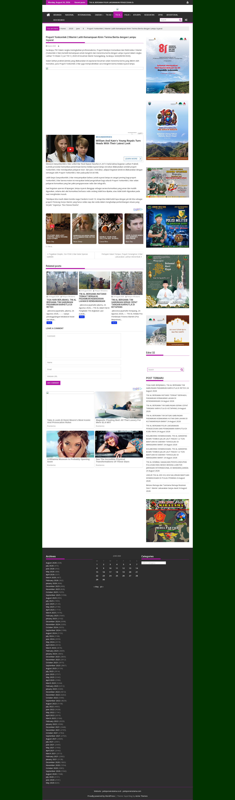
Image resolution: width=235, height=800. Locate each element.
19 (123, 572)
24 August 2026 (53, 297)
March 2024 (51, 648)
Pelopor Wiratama (68, 297)
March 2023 (51, 683)
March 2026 (51, 577)
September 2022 (53, 700)
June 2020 (50, 780)
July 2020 (50, 777)
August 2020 (51, 774)
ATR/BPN (137, 15)
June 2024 (50, 639)
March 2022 (51, 718)
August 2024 (51, 633)
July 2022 (50, 706)
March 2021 (51, 753)
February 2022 (52, 721)
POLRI (126, 15)
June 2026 (50, 568)
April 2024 (50, 645)
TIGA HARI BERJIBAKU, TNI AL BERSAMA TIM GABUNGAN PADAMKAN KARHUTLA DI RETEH (126, 2)
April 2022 (50, 715)
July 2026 (50, 565)
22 (97, 575)
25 (117, 575)
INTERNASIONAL (84, 15)
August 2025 (51, 598)
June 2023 (50, 674)
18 (117, 572)
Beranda (57, 15)
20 (130, 572)
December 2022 (53, 692)
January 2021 (51, 759)
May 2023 (50, 677)
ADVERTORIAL (172, 15)
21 (137, 572)
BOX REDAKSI (59, 20)
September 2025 (53, 595)
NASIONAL (69, 15)
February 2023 (52, 686)
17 (110, 572)
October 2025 (52, 592)
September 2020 (53, 771)
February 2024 (52, 651)
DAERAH (98, 15)
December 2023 (53, 656)
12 (123, 568)
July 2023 (50, 671)
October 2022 (52, 697)
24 (110, 575)
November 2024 (53, 624)
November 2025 (53, 589)
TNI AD (108, 15)
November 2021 (53, 730)
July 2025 (50, 601)
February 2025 (52, 615)
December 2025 (53, 586)
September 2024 (53, 630)
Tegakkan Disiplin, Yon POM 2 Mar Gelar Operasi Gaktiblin (67, 255)
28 (137, 575)
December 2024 (53, 621)
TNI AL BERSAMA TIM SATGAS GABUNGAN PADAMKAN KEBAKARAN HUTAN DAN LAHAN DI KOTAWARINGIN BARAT (167, 418)
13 (130, 568)
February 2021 (52, 756)
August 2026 (51, 563)
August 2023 (51, 668)
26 (123, 575)
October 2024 (52, 627)
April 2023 (50, 680)
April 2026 (50, 574)
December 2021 (53, 727)
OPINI (160, 15)
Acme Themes (141, 796)
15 (97, 572)
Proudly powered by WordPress (101, 796)
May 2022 (50, 712)
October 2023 (52, 662)
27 (130, 575)
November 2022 (53, 695)
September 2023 (53, 665)
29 (97, 579)
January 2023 (51, 689)
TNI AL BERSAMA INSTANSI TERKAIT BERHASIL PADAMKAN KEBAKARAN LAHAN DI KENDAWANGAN (166, 398)
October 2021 (52, 733)
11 (117, 568)
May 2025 (50, 607)
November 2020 (53, 765)
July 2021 (50, 741)
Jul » (101, 586)
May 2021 (50, 747)
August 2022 (51, 703)
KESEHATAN (149, 15)
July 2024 (50, 636)
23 (104, 575)
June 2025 (50, 604)
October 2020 (52, 768)
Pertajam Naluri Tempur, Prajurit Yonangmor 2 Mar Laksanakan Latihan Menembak (122, 255)
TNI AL (118, 15)
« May (96, 586)
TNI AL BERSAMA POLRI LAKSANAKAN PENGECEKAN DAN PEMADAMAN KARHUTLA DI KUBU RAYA (166, 428)
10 (110, 568)
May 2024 (50, 642)
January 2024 (51, 653)
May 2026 (50, 571)
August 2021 (51, 739)
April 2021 (50, 750)
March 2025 (51, 612)
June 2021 (50, 744)
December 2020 (53, 762)
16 (104, 572)
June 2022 (50, 709)
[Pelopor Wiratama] (48, 14)
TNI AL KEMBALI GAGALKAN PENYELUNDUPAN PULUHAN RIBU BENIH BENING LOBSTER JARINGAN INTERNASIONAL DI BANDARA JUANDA (167, 465)
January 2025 (51, 618)
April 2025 (50, 609)
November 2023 (53, 659)
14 (137, 568)
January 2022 (51, 724)
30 (104, 579)
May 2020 (50, 783)
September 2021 (53, 736)
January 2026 (51, 583)
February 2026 (52, 580)
